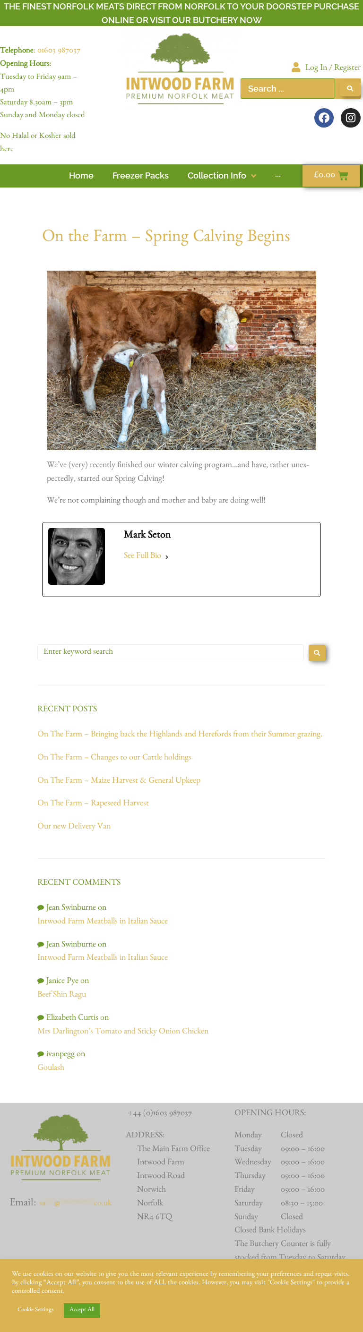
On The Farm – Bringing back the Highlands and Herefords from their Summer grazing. (180, 735)
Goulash (50, 1069)
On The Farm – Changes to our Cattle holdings (114, 758)
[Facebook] (324, 118)
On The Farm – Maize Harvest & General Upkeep (118, 781)
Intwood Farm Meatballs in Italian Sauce (102, 922)
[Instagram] (350, 118)
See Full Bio (142, 557)
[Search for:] (170, 652)
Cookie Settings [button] (35, 1310)
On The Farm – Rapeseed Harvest (93, 804)
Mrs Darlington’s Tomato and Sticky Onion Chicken (122, 1032)
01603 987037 (58, 51)
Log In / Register (333, 69)
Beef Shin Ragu (61, 995)
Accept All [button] (82, 1310)
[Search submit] (350, 88)
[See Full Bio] (167, 557)
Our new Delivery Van (74, 827)
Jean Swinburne (71, 909)
